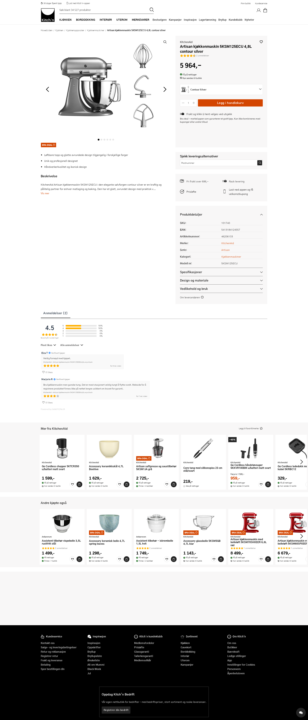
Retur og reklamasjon (53, 651)
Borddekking (188, 651)
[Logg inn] (259, 10)
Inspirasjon (190, 19)
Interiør (185, 656)
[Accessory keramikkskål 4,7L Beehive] (109, 448)
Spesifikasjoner (191, 272)
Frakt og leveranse (51, 660)
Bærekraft (233, 651)
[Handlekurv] (265, 10)
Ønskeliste (93, 660)
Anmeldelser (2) (55, 313)
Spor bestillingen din (52, 669)
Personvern (234, 669)
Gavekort (186, 647)
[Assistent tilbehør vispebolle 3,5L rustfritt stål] (62, 522)
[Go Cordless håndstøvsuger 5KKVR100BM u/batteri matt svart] (251, 448)
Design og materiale (194, 280)
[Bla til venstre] (47, 89)
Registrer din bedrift (116, 710)
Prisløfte (191, 191)
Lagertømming (207, 19)
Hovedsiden (46, 30)
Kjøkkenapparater (75, 30)
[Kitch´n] (47, 15)
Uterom (185, 660)
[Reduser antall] (183, 102)
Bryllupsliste (94, 656)
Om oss (231, 643)
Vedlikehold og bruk (194, 288)
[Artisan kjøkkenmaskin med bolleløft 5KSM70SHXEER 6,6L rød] (251, 522)
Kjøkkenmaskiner (95, 30)
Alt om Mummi (95, 664)
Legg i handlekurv (230, 102)
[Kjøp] (79, 484)
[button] (261, 41)
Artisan (225, 250)
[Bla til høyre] (164, 89)
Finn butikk (246, 3)
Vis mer (45, 193)
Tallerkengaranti (143, 656)
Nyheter (249, 19)
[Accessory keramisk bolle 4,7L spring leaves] (109, 522)
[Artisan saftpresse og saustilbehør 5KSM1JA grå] (156, 448)
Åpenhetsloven (236, 673)
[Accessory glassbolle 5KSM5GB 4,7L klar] (203, 522)
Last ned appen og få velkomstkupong (241, 192)
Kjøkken (59, 30)
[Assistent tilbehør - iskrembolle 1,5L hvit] (156, 522)
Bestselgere (160, 19)
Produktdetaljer (191, 214)
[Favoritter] (72, 484)
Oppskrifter (94, 647)
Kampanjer (175, 19)
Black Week (94, 669)
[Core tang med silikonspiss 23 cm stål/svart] (203, 448)
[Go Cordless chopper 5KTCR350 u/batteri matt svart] (62, 448)
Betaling (46, 664)
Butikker (232, 647)
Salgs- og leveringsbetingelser (59, 647)
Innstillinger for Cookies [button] (241, 664)
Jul (89, 673)
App (229, 660)
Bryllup (222, 19)
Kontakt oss (48, 643)
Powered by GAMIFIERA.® (53, 409)
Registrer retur (49, 656)
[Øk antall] (194, 102)
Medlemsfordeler (144, 643)
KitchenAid (186, 42)
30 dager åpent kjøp (52, 3)
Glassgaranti (141, 651)
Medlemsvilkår (142, 660)
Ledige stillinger (236, 656)
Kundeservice (261, 3)
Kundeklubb (235, 19)
